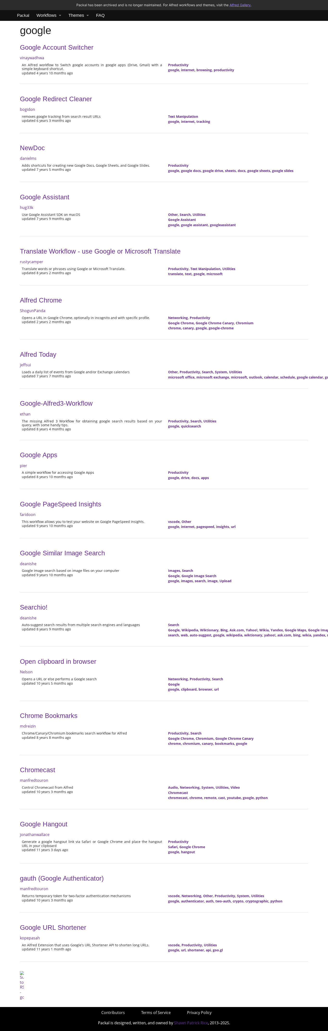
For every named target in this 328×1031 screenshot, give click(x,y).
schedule (287, 377)
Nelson (26, 672)
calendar (271, 377)
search (200, 581)
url (233, 526)
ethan (25, 414)
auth (209, 901)
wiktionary (253, 635)
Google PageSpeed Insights (60, 504)
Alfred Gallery (240, 5)
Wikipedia (190, 630)
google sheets (258, 170)
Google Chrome (181, 323)
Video (235, 787)
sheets (230, 170)
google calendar (310, 377)
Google (174, 576)
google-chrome (221, 328)
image (212, 581)
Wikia (264, 630)
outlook (255, 377)
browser (205, 689)
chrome (174, 328)
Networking (178, 317)
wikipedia (234, 635)
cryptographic (256, 901)
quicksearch (191, 426)
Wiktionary (209, 630)
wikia (306, 635)
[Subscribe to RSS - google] (22, 985)
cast (221, 797)
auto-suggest (200, 635)
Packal (23, 15)
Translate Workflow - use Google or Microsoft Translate (100, 251)
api (208, 950)
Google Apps (38, 455)
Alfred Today (38, 354)
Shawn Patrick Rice (191, 1022)
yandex (319, 635)
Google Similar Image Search (62, 553)
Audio (173, 787)
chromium (191, 743)
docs (241, 170)
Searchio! (34, 607)
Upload (225, 581)
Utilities (199, 214)
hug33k (26, 207)
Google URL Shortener (53, 927)
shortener (196, 950)
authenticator (192, 901)
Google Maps (295, 630)
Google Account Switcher (56, 47)
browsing (204, 70)
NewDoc (32, 148)
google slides (282, 170)
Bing (224, 630)
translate (175, 274)
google (173, 70)
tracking (203, 121)
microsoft (215, 274)
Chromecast (37, 770)
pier (23, 465)
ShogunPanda (32, 310)
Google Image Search (199, 576)
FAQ (100, 15)
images (187, 581)
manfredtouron (34, 780)
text (188, 274)
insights (222, 526)
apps (205, 477)
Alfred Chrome (41, 300)
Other (173, 214)
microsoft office (181, 377)
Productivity (178, 65)
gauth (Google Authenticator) (62, 878)
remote (210, 797)
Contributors (113, 1012)
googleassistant (223, 225)
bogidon (27, 109)
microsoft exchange (212, 377)
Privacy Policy (199, 1012)
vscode (174, 521)
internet (187, 70)
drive (185, 477)
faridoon (28, 514)
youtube (234, 797)
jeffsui (25, 364)
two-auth (223, 901)
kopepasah (30, 938)
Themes (76, 15)
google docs (191, 170)
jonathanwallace (34, 834)
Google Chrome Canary (215, 323)
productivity (224, 70)
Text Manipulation (183, 116)
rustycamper (31, 261)
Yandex (277, 630)
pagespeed (205, 526)
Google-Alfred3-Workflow (56, 403)
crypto (238, 901)
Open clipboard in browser (58, 661)
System (221, 372)
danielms (28, 158)
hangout (188, 852)
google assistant (194, 225)
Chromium (245, 323)
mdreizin (28, 726)
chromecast (178, 797)
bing (296, 635)
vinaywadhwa (32, 57)
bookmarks (224, 743)
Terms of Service (156, 1012)
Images (174, 570)
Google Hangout (43, 824)
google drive (213, 170)
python (262, 797)
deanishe (28, 563)
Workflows (46, 15)
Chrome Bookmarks (49, 715)
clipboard (189, 689)
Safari (172, 847)
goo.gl (218, 950)
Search (185, 214)
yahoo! (269, 635)
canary (188, 328)
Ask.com (237, 630)
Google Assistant (44, 197)
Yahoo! (251, 630)
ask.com (284, 635)
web (184, 635)
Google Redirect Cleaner (56, 99)
